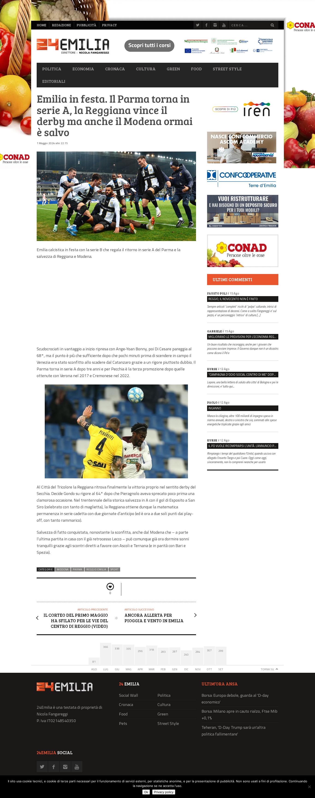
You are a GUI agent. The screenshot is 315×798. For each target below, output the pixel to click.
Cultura (146, 68)
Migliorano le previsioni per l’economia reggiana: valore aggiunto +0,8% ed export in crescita (243, 336)
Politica (51, 68)
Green (173, 68)
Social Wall (128, 695)
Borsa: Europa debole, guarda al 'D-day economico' (235, 698)
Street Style (227, 68)
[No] (309, 786)
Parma (77, 569)
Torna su (267, 669)
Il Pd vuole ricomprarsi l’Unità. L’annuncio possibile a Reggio (243, 446)
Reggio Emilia (96, 569)
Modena (63, 569)
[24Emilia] (73, 46)
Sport (114, 569)
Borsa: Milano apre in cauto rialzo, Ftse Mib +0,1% (239, 714)
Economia (83, 68)
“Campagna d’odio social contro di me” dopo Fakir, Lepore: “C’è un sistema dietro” (243, 374)
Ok (146, 792)
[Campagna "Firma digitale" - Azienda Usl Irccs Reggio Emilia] (196, 54)
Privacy (109, 25)
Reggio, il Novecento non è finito (233, 299)
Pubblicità (86, 25)
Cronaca (115, 68)
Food (196, 68)
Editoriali (53, 81)
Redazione (61, 25)
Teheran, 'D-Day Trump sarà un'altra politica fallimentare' (233, 730)
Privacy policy (163, 792)
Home (41, 25)
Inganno (214, 408)
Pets (123, 723)
